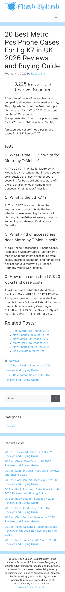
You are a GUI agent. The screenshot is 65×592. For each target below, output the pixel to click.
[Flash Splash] (32, 6)
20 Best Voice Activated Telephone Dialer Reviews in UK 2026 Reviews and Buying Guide (31, 530)
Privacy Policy (25, 587)
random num (39, 84)
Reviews (14, 360)
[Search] (55, 398)
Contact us (41, 587)
